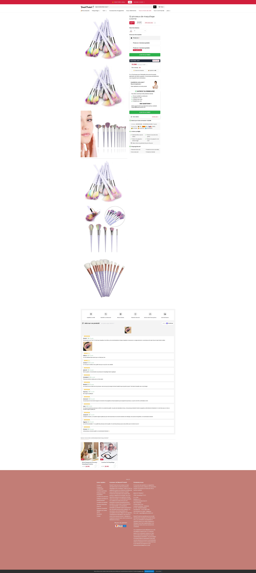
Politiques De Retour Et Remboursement (102, 499)
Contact (98, 516)
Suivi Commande (159, 10)
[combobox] (124, 6)
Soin (104, 10)
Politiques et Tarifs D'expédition (101, 493)
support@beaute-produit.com (146, 513)
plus (168, 10)
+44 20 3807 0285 (145, 509)
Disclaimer (99, 514)
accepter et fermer (149, 571)
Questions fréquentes (102, 504)
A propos (99, 485)
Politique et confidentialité (100, 488)
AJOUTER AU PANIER (144, 55)
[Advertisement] (128, 475)
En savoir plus (140, 571)
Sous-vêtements (131, 10)
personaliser (158, 571)
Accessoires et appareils (116, 10)
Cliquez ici (148, 511)
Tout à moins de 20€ (145, 10)
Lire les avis (155, 116)
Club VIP (99, 506)
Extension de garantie (102, 508)
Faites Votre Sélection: (134, 27)
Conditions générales (102, 491)
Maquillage (95, 10)
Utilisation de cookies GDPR (102, 511)
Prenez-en (136, 38)
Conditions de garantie (102, 502)
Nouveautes (85, 10)
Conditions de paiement (102, 496)
